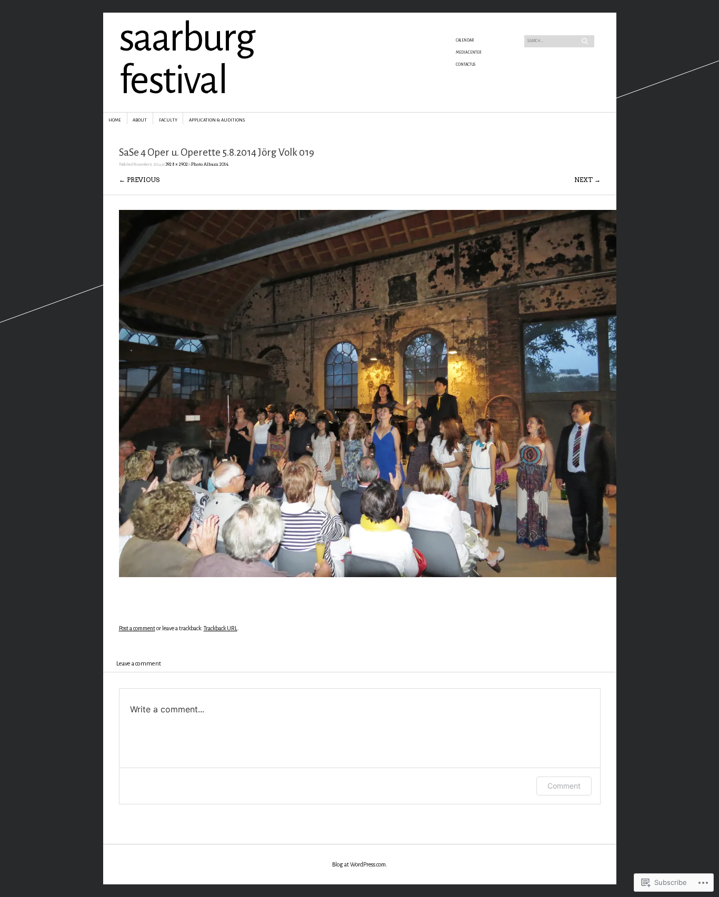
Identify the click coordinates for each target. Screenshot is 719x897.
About (140, 120)
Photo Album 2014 (209, 164)
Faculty (168, 120)
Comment (564, 785)
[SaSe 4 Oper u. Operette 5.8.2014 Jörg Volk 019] (367, 575)
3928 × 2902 (176, 164)
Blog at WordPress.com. (359, 864)
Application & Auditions (217, 120)
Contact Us (465, 65)
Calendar (465, 40)
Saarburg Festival (187, 59)
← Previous (139, 180)
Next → (587, 180)
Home (114, 120)
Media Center (468, 53)
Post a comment (137, 628)
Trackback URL (220, 628)
